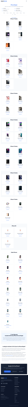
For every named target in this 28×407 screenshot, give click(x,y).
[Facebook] (1, 383)
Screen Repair (16, 380)
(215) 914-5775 (14, 371)
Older (15, 14)
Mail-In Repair (21, 371)
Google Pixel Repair (17, 390)
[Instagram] (3, 383)
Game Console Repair (17, 391)
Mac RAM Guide (16, 384)
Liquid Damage (16, 381)
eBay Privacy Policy (17, 402)
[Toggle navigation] (26, 1)
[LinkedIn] (6, 383)
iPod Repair (16, 392)
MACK (4, 1)
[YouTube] (5, 383)
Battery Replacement (17, 382)
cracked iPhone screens (9, 355)
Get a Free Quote (7, 371)
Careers (15, 401)
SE (12, 14)
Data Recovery (16, 383)
